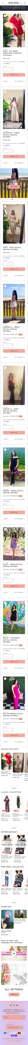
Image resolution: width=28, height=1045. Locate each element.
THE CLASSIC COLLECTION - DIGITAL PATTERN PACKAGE (7, 857)
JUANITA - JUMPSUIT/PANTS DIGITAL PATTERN (5, 815)
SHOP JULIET (14, 187)
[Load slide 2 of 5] (12, 200)
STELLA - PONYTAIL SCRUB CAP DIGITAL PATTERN (6, 931)
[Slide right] (17, 785)
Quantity (5, 66)
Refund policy (23, 1038)
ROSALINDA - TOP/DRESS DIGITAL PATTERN (18, 815)
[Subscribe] (23, 1017)
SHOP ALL (14, 994)
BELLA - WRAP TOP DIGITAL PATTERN (18, 889)
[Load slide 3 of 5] (14, 200)
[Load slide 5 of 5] (18, 200)
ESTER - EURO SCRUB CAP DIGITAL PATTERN (20, 920)
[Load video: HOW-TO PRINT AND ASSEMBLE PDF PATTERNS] (14, 953)
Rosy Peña (8, 1038)
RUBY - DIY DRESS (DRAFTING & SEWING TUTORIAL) (6, 772)
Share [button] (6, 81)
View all (14, 788)
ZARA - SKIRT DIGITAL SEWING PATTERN (18, 775)
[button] (3, 3)
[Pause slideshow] (26, 199)
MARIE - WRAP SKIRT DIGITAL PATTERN (6, 889)
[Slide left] (10, 785)
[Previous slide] (7, 199)
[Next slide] (20, 199)
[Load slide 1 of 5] (10, 200)
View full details (19, 81)
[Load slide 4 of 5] (16, 200)
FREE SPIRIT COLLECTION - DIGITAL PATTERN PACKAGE (20, 857)
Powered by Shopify (14, 1038)
